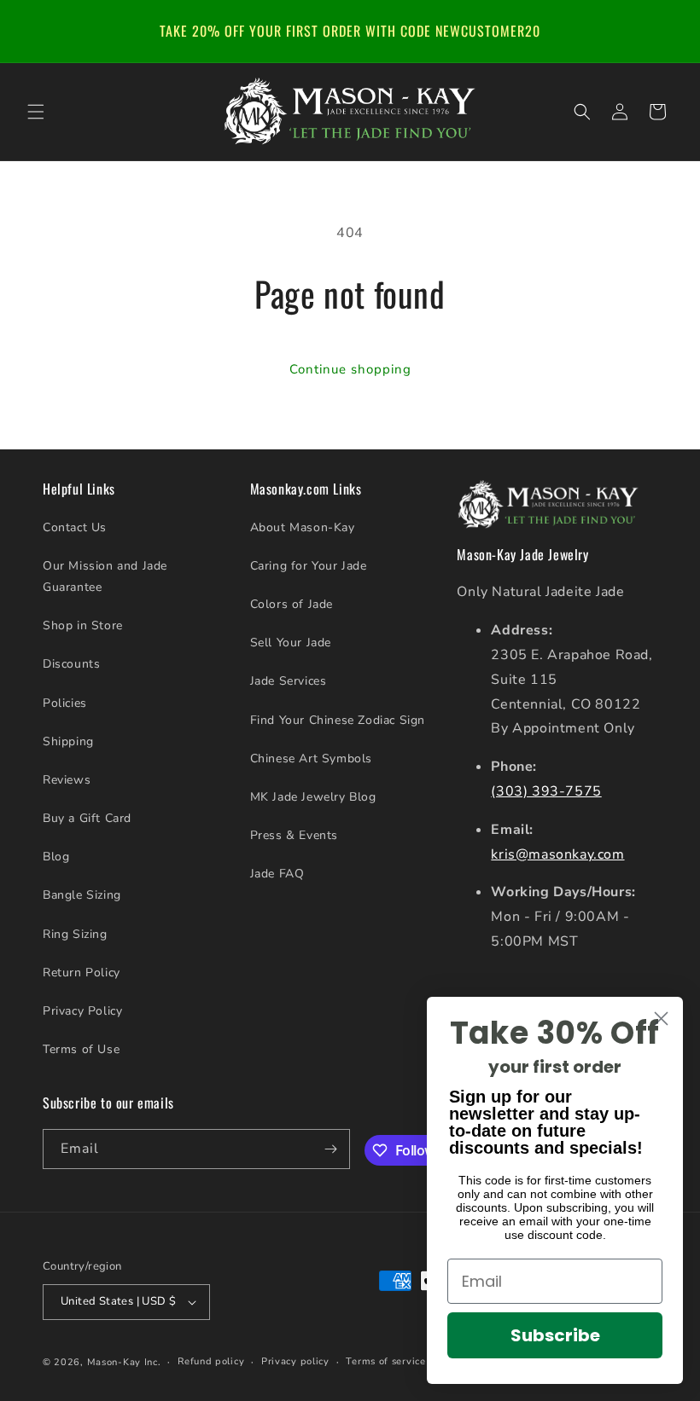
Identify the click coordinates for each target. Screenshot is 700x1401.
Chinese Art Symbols (311, 758)
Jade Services (288, 681)
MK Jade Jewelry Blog (313, 797)
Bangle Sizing (82, 895)
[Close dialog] (661, 1018)
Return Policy (81, 972)
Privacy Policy (82, 1011)
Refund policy (211, 1361)
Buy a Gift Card (87, 818)
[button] (36, 111)
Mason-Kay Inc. (124, 1362)
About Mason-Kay (302, 527)
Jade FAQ (277, 873)
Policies (65, 703)
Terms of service (385, 1361)
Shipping (68, 741)
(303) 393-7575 (546, 791)
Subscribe (555, 1335)
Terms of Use (81, 1049)
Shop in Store (83, 625)
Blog (56, 856)
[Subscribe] (330, 1149)
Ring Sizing (75, 934)
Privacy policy (295, 1361)
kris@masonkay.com (557, 854)
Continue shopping (350, 369)
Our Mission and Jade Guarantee (105, 576)
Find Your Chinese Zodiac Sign (337, 720)
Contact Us (75, 527)
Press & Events (294, 835)
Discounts (71, 664)
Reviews (66, 780)
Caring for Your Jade (308, 566)
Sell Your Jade (290, 642)
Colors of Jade (291, 604)
